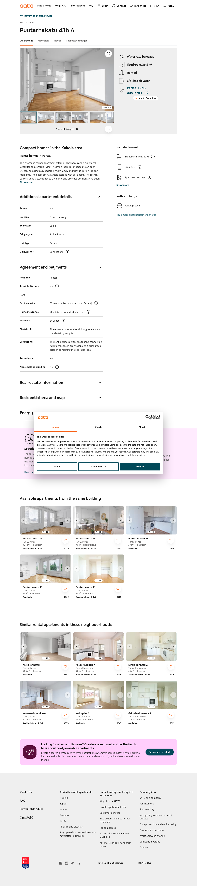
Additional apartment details (46, 196)
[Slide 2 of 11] (45, 117)
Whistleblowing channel (152, 835)
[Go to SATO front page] (26, 5)
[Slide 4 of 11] (80, 117)
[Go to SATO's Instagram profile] (66, 863)
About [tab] (142, 427)
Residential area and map (42, 397)
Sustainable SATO (31, 809)
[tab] (26, 41)
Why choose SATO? (110, 801)
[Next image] (108, 129)
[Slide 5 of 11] (97, 117)
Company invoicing (150, 841)
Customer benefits (110, 812)
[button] (153, 156)
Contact (144, 847)
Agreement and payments (43, 267)
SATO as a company (150, 797)
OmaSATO (26, 817)
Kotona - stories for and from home (115, 844)
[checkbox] (65, 540)
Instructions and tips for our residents (115, 820)
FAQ (22, 800)
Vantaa (63, 809)
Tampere (65, 815)
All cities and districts (71, 826)
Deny (57, 466)
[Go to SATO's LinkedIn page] (78, 863)
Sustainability (147, 809)
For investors (147, 803)
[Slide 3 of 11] (63, 117)
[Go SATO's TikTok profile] (72, 863)
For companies (108, 827)
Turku (63, 820)
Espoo (63, 803)
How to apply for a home (113, 807)
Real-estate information (41, 382)
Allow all (140, 466)
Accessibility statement (152, 830)
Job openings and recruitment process (156, 817)
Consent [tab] (55, 427)
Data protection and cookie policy (158, 824)
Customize (96, 466)
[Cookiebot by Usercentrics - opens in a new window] (147, 417)
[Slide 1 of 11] (28, 117)
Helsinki (64, 797)
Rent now (26, 792)
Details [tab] (98, 427)
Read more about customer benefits (136, 214)
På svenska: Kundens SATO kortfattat (114, 835)
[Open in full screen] (108, 53)
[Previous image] (24, 520)
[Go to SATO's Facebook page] (61, 863)
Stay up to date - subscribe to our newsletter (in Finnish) (78, 834)
